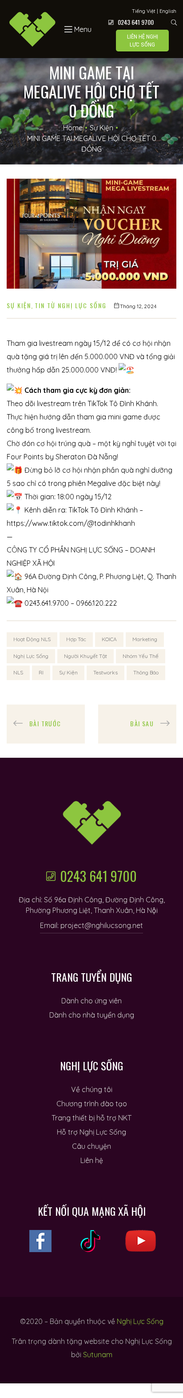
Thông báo (146, 672)
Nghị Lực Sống (30, 656)
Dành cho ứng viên (91, 1000)
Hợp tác (76, 639)
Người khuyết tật (85, 656)
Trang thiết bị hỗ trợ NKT (91, 1117)
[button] (142, 40)
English (167, 11)
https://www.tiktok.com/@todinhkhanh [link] (71, 523)
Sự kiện (101, 127)
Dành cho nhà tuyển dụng (91, 1014)
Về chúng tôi (91, 1089)
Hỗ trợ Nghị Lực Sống (91, 1132)
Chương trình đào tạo (91, 1103)
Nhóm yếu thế (141, 656)
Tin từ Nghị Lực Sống (71, 305)
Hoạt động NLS (32, 639)
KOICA (109, 639)
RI (41, 672)
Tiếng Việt (143, 11)
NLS (18, 672)
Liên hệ (91, 1160)
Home (73, 127)
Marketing (144, 639)
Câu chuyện (91, 1146)
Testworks (105, 672)
